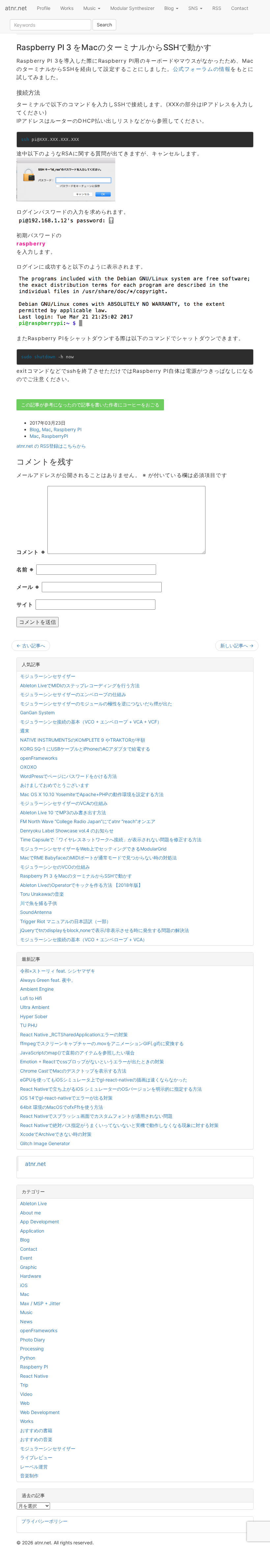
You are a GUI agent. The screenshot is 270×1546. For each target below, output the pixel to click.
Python (27, 1358)
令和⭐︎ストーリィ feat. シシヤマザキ (57, 971)
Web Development (40, 1412)
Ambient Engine (37, 989)
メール (28, 587)
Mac (46, 429)
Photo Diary (32, 1339)
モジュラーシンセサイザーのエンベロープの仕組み (73, 694)
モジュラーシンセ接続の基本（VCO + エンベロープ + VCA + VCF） (91, 722)
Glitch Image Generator (45, 1143)
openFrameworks (38, 758)
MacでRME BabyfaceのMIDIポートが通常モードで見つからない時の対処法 (98, 857)
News (26, 1321)
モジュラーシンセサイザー (47, 676)
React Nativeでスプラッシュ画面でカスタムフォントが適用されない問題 (96, 1116)
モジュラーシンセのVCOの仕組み (55, 867)
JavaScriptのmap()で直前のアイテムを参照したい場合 (77, 1052)
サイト (24, 604)
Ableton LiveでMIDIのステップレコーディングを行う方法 (80, 685)
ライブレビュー (36, 1457)
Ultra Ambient (34, 1007)
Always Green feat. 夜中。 (48, 980)
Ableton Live (33, 1203)
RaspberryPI (54, 436)
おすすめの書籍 (36, 1430)
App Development (39, 1221)
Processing (32, 1348)
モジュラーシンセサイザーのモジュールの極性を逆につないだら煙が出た (96, 703)
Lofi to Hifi (31, 998)
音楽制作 (29, 1475)
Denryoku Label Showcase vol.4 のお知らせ (67, 830)
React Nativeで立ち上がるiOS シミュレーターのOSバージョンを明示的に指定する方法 (111, 1089)
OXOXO (28, 767)
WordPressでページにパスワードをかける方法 (68, 776)
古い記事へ (30, 645)
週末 (24, 730)
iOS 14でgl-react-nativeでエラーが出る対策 (66, 1098)
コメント (30, 552)
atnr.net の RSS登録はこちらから (51, 446)
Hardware (30, 1276)
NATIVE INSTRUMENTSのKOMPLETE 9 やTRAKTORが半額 (82, 740)
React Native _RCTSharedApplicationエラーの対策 (74, 1034)
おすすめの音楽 (36, 1439)
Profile (43, 8)
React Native (34, 1376)
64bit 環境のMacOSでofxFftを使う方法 (61, 1107)
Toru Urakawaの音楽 (42, 894)
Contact (239, 8)
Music (90, 8)
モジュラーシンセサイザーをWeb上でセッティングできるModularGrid (93, 849)
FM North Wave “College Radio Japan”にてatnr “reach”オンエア (87, 821)
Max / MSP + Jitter (40, 1303)
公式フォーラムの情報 (202, 69)
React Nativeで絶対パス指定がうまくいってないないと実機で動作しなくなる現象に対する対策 (119, 1125)
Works (66, 8)
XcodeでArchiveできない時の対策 (56, 1134)
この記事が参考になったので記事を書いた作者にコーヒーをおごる (90, 404)
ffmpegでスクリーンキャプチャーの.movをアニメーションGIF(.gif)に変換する (102, 1043)
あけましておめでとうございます (54, 785)
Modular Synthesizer (132, 8)
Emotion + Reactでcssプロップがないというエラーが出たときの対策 (92, 1061)
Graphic (28, 1267)
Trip (24, 1385)
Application (32, 1231)
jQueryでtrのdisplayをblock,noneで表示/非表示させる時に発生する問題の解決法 (104, 930)
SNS (193, 8)
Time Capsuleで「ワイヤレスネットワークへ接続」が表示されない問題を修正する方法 (111, 839)
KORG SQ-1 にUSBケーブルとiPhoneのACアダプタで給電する (85, 749)
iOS (24, 1285)
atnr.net (16, 8)
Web (25, 1403)
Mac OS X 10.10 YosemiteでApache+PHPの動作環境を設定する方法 (92, 794)
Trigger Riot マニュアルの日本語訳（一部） (65, 921)
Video (26, 1394)
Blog (169, 8)
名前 (25, 569)
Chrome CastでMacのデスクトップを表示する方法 (73, 1071)
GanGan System (37, 712)
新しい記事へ (237, 645)
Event (26, 1258)
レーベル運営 (34, 1466)
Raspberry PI (68, 429)
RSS (216, 8)
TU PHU (28, 1025)
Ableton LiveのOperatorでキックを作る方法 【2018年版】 (81, 885)
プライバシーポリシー (44, 1521)
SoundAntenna (36, 912)
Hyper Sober (33, 1016)
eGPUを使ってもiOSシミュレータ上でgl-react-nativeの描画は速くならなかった (103, 1079)
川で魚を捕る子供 (38, 903)
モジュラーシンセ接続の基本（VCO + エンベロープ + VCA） (83, 939)
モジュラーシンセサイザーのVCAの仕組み (64, 803)
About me (30, 1212)
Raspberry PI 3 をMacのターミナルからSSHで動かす (76, 876)
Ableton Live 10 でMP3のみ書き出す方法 (63, 812)
